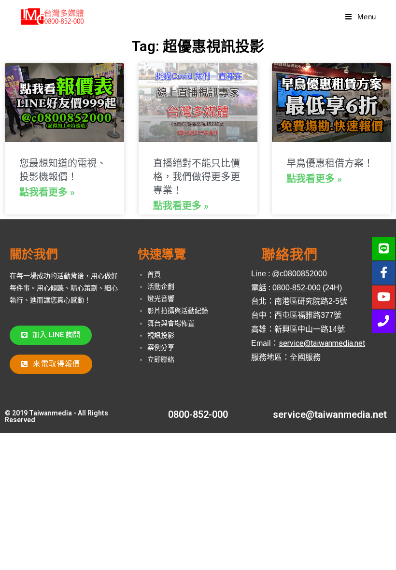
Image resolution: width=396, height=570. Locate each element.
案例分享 (160, 347)
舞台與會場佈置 (171, 323)
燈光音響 (160, 298)
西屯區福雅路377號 (307, 315)
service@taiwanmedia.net (330, 414)
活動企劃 (160, 286)
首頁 (154, 274)
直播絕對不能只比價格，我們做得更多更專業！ (196, 176)
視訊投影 (160, 335)
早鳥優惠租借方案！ (329, 163)
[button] (51, 335)
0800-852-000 (198, 414)
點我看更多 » (47, 192)
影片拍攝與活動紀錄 (177, 310)
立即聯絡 (160, 359)
